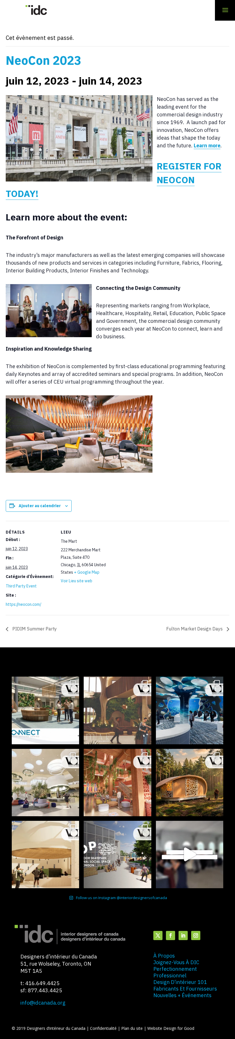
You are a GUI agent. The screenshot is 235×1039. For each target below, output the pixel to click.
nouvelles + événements (182, 995)
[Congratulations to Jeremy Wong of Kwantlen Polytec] (45, 854)
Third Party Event (21, 586)
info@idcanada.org (42, 1002)
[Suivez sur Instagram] (195, 935)
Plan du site (132, 1028)
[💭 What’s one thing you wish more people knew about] (189, 854)
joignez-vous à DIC (176, 962)
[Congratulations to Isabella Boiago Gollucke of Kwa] (117, 782)
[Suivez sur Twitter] (157, 935)
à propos (164, 955)
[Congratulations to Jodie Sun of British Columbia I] (45, 782)
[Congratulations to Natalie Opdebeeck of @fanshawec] (117, 854)
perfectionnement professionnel (175, 972)
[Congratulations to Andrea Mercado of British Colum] (189, 710)
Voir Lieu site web (76, 580)
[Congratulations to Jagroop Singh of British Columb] (117, 710)
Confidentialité (104, 1028)
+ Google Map (86, 572)
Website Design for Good (170, 1028)
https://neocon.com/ (23, 604)
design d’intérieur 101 (180, 982)
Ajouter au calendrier (40, 505)
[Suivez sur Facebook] (170, 935)
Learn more (207, 145)
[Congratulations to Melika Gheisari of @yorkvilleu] (189, 782)
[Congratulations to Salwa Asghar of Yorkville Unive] (45, 710)
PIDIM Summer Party (34, 629)
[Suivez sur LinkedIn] (183, 935)
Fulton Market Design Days (195, 629)
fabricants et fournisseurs (185, 988)
